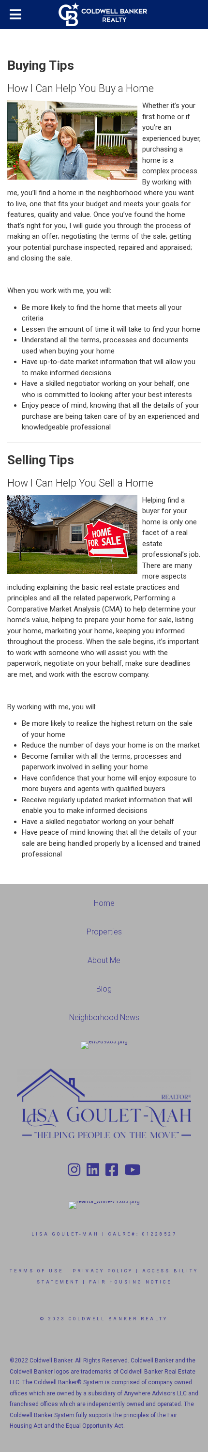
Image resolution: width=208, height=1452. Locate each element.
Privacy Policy (103, 1271)
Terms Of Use (36, 1271)
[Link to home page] (104, 14)
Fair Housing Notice (130, 1282)
